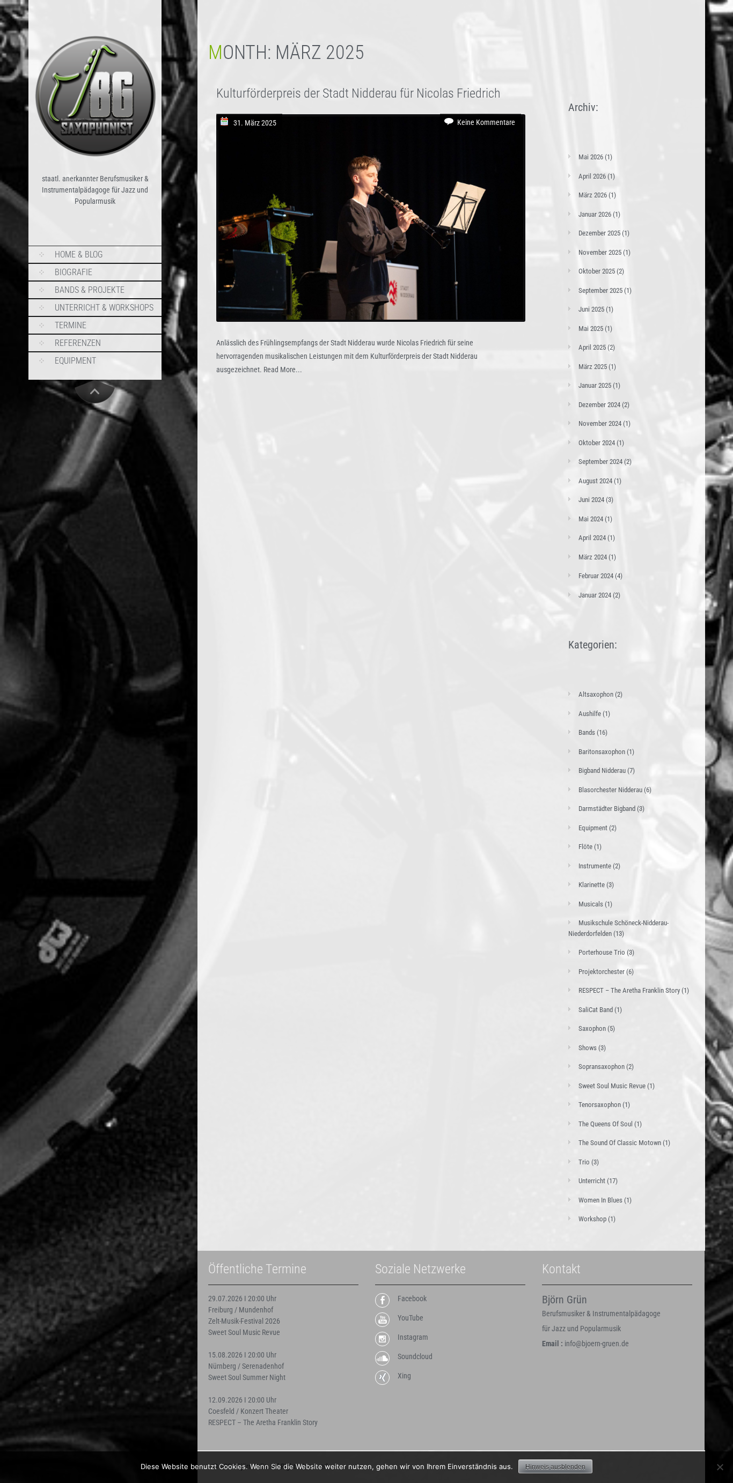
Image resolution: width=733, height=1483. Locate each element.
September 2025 (600, 290)
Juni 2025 (591, 309)
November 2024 (599, 423)
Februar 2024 (595, 576)
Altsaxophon (595, 694)
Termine (70, 325)
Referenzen (78, 343)
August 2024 (595, 481)
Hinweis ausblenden (555, 1467)
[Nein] (719, 1467)
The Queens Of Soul (605, 1124)
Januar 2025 (594, 385)
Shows (587, 1048)
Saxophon (592, 1028)
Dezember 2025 (599, 233)
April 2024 (592, 538)
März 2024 (592, 557)
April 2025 (592, 347)
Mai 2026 (590, 157)
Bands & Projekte (89, 290)
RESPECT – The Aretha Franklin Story (629, 990)
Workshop (592, 1219)
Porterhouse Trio (601, 952)
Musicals (590, 904)
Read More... (282, 369)
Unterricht (591, 1181)
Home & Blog (79, 254)
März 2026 (592, 195)
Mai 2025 (590, 328)
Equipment (75, 361)
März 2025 (592, 367)
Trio (584, 1162)
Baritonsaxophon (601, 752)
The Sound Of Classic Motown (619, 1143)
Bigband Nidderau (602, 770)
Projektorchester (601, 972)
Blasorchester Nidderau (610, 790)
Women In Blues (600, 1200)
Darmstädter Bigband (606, 809)
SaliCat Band (595, 1010)
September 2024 (600, 462)
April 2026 (592, 176)
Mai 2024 (590, 519)
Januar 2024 (594, 595)
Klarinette (591, 885)
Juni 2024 (591, 500)
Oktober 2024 (596, 443)
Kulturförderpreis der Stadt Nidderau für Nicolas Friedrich (358, 93)
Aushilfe (589, 714)
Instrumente (594, 866)
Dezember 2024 (599, 405)
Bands (586, 732)
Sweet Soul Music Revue (612, 1086)
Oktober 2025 (596, 271)
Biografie (73, 272)
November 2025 (599, 252)
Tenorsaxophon (599, 1105)
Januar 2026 (594, 214)
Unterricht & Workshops (104, 307)
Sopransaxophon (601, 1067)
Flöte (585, 847)
